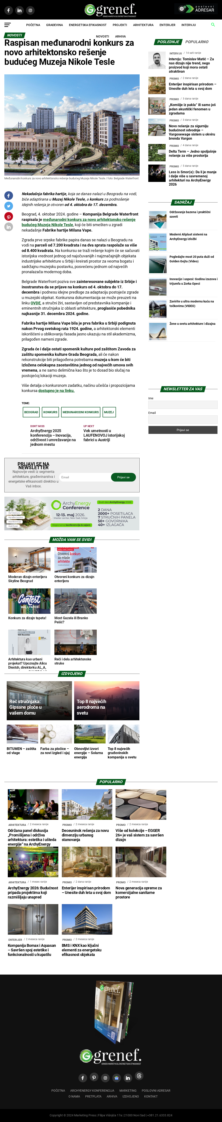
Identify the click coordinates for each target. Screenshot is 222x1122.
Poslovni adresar (156, 1091)
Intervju (188, 25)
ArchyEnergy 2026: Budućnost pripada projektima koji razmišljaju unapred (33, 892)
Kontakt (151, 1096)
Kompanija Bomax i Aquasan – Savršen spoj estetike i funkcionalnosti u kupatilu (32, 950)
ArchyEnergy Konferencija (92, 1091)
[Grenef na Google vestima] (116, 1078)
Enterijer (167, 25)
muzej (109, 412)
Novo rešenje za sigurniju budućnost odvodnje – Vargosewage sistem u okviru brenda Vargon (192, 132)
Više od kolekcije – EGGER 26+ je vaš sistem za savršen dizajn (139, 835)
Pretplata (93, 1096)
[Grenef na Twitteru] (9, 207)
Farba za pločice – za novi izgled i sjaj (55, 751)
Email (152, 413)
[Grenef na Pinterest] (8, 218)
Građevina (54, 25)
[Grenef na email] (9, 227)
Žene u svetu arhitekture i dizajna (192, 323)
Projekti (120, 25)
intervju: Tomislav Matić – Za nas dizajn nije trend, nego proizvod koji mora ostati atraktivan (191, 65)
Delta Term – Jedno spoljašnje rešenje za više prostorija (192, 153)
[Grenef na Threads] (139, 1075)
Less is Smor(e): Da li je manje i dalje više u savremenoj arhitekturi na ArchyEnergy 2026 (193, 178)
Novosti (102, 36)
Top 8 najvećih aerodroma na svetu (91, 707)
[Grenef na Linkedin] (128, 1078)
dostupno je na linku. (56, 391)
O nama (74, 1096)
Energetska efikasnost (88, 25)
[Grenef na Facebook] (8, 196)
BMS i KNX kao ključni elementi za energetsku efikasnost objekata (81, 950)
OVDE (36, 303)
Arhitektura (143, 25)
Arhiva (120, 36)
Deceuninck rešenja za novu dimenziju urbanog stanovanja (85, 835)
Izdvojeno (130, 1096)
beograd (31, 412)
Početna (33, 25)
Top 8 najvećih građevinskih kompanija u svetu (122, 753)
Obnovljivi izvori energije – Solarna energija (88, 753)
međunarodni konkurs (81, 412)
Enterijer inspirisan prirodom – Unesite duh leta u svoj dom (192, 86)
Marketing (128, 1091)
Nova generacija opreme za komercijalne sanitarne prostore (139, 892)
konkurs (50, 412)
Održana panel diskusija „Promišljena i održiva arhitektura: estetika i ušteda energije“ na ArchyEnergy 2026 (32, 839)
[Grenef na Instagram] (105, 1078)
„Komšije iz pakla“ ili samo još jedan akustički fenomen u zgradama (192, 109)
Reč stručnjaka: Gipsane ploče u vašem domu (25, 707)
